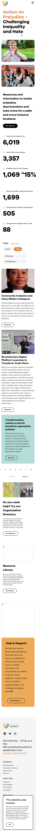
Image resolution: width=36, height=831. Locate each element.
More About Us (10, 126)
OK (10, 824)
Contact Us (6, 782)
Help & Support (7, 785)
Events (7, 249)
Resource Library (8, 765)
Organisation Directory (10, 768)
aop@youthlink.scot (14, 753)
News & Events (7, 771)
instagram (15, 731)
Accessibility (7, 790)
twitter (10, 731)
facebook (5, 731)
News (18, 249)
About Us (6, 773)
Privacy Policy (7, 787)
